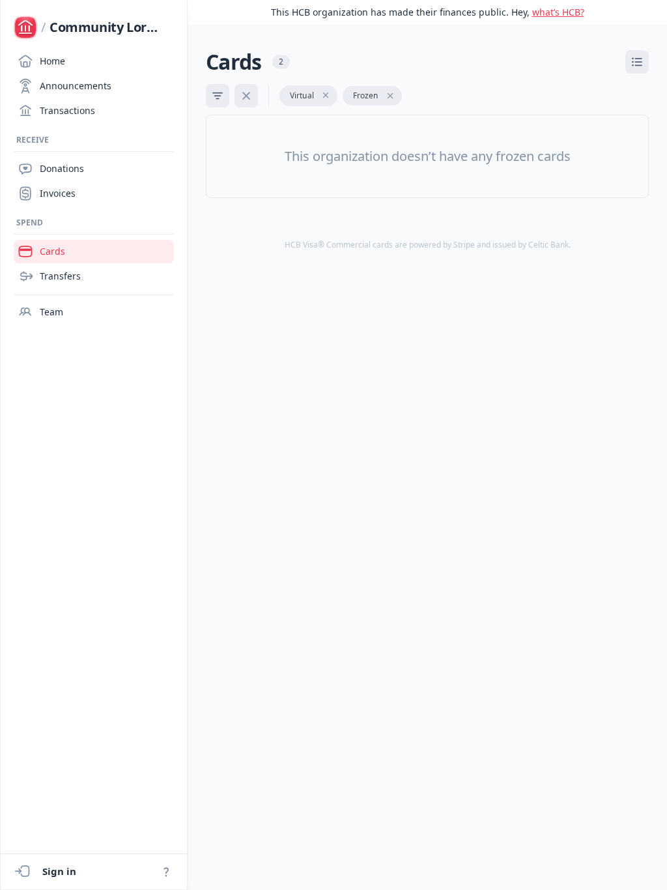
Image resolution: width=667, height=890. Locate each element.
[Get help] (166, 871)
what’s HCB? (558, 12)
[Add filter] (217, 96)
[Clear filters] (246, 96)
